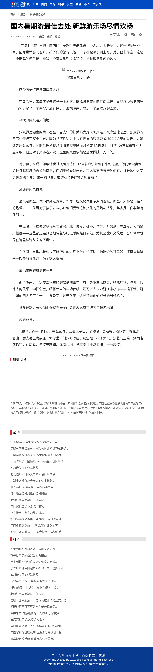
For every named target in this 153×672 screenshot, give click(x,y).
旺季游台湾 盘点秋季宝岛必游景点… (32, 487)
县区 (78, 4)
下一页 (85, 355)
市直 (87, 4)
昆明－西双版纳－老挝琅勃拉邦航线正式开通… (39, 448)
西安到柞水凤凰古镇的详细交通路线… (33, 549)
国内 (44, 4)
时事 (61, 4)
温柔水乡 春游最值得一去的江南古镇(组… (36, 613)
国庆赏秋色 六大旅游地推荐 (27, 506)
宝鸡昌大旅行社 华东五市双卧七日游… (34, 581)
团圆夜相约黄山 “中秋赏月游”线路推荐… (35, 525)
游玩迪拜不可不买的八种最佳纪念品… (33, 474)
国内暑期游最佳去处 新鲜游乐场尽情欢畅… (37, 626)
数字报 (97, 4)
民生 (70, 4)
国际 (53, 4)
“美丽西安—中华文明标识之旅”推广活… (34, 442)
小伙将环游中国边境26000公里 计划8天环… (37, 461)
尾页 (92, 355)
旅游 (22, 14)
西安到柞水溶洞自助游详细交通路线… (33, 562)
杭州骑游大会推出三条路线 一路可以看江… (37, 519)
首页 (27, 4)
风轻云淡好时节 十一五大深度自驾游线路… (37, 532)
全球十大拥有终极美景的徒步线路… (32, 480)
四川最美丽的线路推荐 (24, 468)
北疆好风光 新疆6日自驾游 (27, 500)
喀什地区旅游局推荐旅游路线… (29, 493)
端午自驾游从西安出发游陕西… (29, 555)
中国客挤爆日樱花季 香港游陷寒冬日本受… (37, 455)
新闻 (35, 4)
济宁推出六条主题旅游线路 (27, 513)
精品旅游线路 (38, 14)
